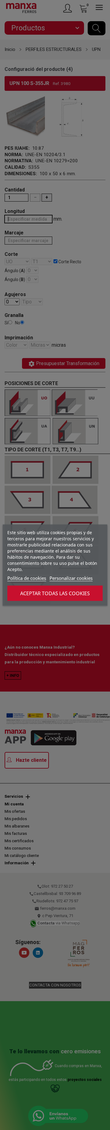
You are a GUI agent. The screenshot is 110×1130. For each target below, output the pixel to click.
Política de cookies (26, 578)
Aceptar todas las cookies (55, 593)
